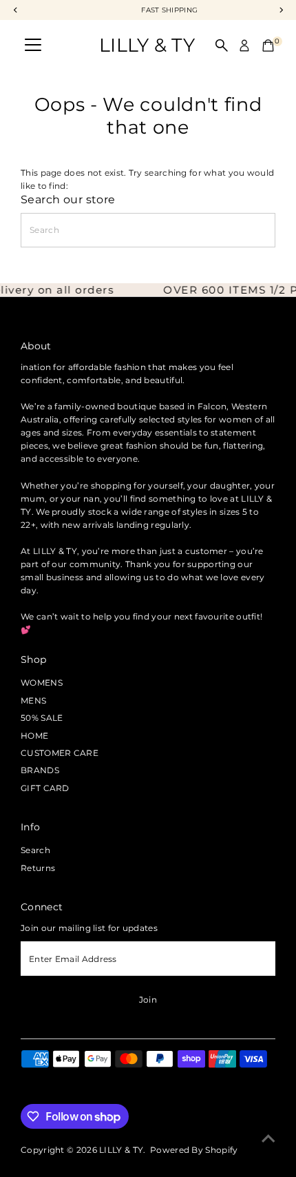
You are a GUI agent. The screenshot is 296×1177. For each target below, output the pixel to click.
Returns (38, 868)
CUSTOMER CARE (59, 753)
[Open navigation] (33, 45)
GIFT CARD (45, 788)
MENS (33, 700)
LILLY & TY (147, 45)
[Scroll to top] (268, 1139)
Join (148, 999)
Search (35, 850)
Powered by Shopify (193, 1150)
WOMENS (42, 682)
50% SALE (42, 718)
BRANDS (40, 770)
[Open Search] (221, 45)
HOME (34, 735)
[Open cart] (268, 45)
